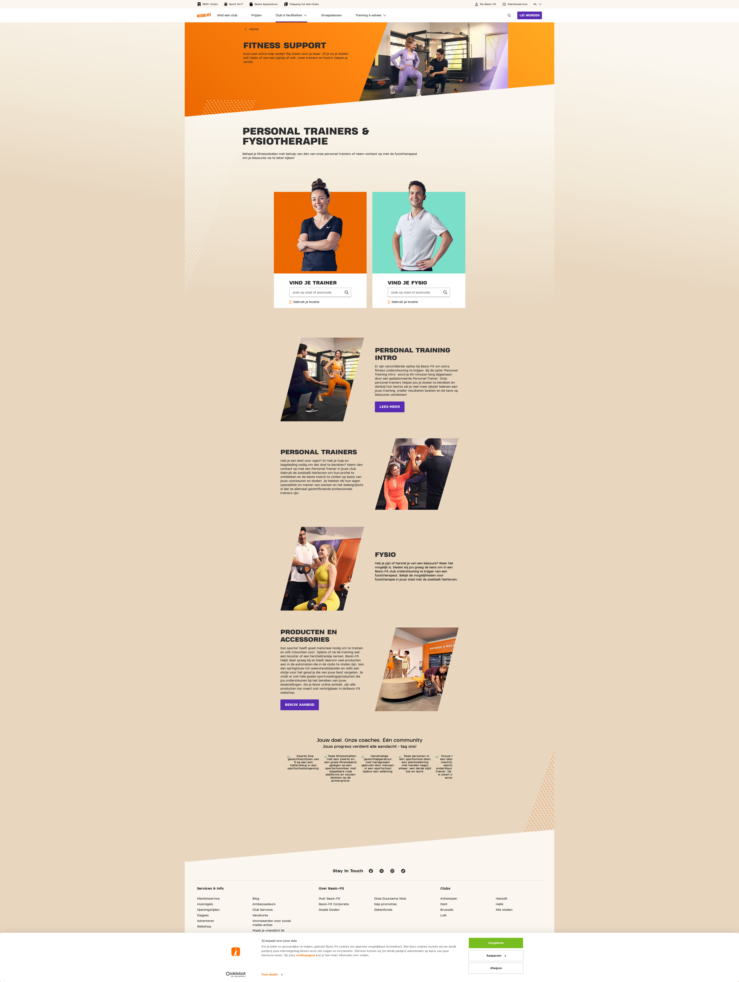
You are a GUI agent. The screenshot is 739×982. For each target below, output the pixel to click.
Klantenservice (208, 898)
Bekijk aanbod (299, 705)
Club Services (262, 909)
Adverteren (205, 921)
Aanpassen (493, 955)
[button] (537, 4)
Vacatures (260, 915)
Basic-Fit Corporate (334, 904)
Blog (255, 898)
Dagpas (203, 915)
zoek (346, 292)
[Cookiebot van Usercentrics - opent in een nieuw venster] (236, 974)
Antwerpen (448, 898)
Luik (443, 915)
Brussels (446, 909)
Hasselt (501, 898)
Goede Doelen (329, 909)
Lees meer (390, 407)
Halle (499, 904)
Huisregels (205, 904)
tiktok (403, 871)
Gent (443, 904)
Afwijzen (496, 968)
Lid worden (530, 15)
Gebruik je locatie (305, 302)
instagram (392, 871)
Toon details (269, 974)
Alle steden (504, 909)
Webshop (204, 926)
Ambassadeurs (264, 904)
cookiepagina (305, 955)
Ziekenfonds (383, 909)
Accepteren (496, 942)
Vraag (508, 15)
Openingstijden (208, 909)
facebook (371, 871)
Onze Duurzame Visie (390, 898)
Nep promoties (385, 904)
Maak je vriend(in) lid (268, 930)
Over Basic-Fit (329, 898)
